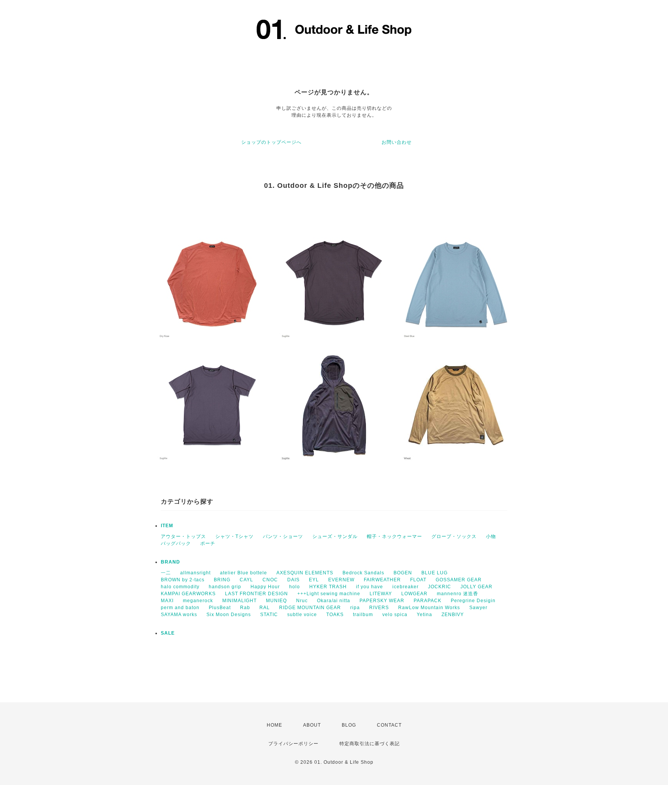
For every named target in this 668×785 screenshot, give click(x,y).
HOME (274, 725)
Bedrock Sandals (363, 573)
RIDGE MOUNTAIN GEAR (310, 607)
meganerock (198, 600)
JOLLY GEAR (476, 586)
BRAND (170, 562)
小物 (491, 536)
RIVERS (379, 607)
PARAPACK (427, 600)
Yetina (424, 614)
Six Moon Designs (228, 614)
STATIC (269, 614)
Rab (245, 607)
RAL (264, 607)
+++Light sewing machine (328, 593)
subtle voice (302, 614)
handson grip (225, 586)
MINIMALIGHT (239, 600)
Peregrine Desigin (473, 600)
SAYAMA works (179, 614)
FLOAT (418, 579)
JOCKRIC (439, 586)
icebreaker (405, 586)
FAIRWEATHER (382, 579)
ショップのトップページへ (271, 142)
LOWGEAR (414, 593)
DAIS (293, 579)
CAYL (246, 579)
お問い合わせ (397, 142)
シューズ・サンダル (335, 536)
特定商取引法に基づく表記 (369, 743)
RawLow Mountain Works (429, 607)
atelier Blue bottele (243, 573)
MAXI (167, 600)
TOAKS (335, 614)
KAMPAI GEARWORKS (188, 593)
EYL (314, 579)
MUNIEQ (276, 600)
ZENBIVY (452, 614)
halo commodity (180, 586)
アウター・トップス (183, 536)
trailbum (363, 614)
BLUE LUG (434, 573)
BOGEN (403, 573)
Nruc (302, 600)
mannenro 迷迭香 (457, 593)
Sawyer (478, 607)
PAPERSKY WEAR (382, 600)
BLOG (349, 725)
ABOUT (312, 725)
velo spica (394, 614)
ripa (355, 607)
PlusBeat (220, 607)
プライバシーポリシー (293, 743)
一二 (166, 573)
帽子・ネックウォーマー (394, 536)
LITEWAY (381, 593)
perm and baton (180, 607)
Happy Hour (265, 586)
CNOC (270, 579)
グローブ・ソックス (454, 536)
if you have (369, 586)
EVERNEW (341, 579)
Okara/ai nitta (333, 600)
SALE (168, 633)
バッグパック (176, 543)
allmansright (195, 573)
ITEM (167, 525)
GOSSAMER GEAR (459, 579)
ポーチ (207, 543)
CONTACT (389, 725)
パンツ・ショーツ (283, 536)
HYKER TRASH (328, 586)
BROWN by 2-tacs (182, 579)
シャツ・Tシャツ (234, 536)
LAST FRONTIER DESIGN (256, 593)
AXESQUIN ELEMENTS (304, 573)
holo (294, 586)
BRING (222, 579)
